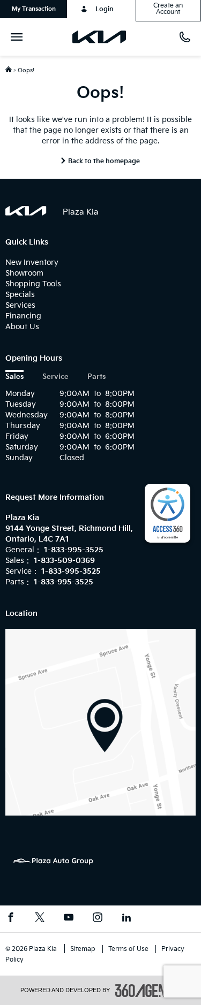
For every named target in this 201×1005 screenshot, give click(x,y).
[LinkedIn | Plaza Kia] (126, 919)
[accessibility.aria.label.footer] (148, 990)
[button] (33, 9)
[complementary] (167, 513)
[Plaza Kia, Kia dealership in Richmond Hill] (103, 37)
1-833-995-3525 (73, 549)
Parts (96, 377)
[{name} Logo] (26, 210)
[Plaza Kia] (100, 721)
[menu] (18, 37)
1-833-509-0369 (64, 560)
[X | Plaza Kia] (39, 919)
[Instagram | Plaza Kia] (97, 919)
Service (55, 377)
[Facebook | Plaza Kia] (10, 919)
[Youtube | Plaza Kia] (68, 919)
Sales (14, 377)
